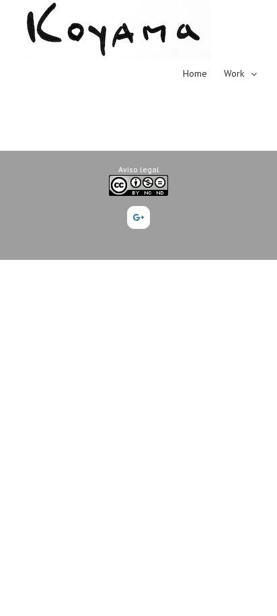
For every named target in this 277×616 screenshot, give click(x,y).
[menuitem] (203, 72)
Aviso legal (138, 169)
